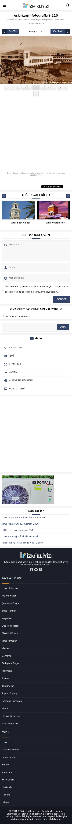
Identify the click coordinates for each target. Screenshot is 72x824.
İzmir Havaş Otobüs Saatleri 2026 (20, 524)
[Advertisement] (36, 134)
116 (47, 88)
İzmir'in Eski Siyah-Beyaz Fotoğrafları (35, 20)
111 (18, 88)
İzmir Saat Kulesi (20, 223)
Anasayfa (11, 20)
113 (30, 88)
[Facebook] (31, 569)
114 (36, 88)
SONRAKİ (57, 31)
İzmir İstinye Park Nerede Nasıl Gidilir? (22, 543)
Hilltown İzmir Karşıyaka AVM (18, 530)
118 (59, 88)
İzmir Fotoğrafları (55, 223)
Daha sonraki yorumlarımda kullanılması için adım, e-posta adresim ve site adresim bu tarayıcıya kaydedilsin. (36, 289)
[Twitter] (36, 569)
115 (42, 88)
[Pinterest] (40, 569)
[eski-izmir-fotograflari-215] (36, 60)
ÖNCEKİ (13, 31)
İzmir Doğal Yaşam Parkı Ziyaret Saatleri (23, 517)
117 (53, 88)
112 (24, 88)
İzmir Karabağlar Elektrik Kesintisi (20, 536)
